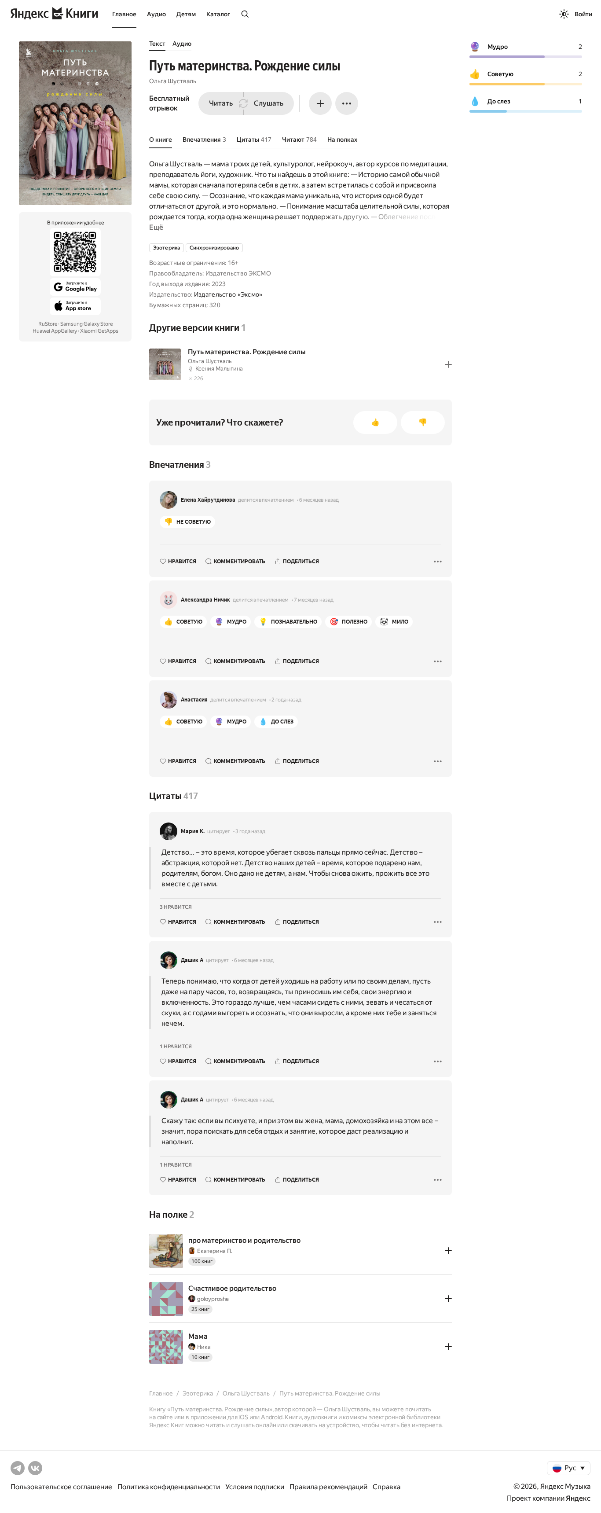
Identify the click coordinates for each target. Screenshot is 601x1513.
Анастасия (194, 700)
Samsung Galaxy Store (86, 324)
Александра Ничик (205, 600)
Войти (583, 14)
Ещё (156, 227)
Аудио (156, 14)
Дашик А (192, 960)
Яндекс (578, 1498)
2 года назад (286, 700)
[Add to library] (448, 364)
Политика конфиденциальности (168, 1487)
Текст (157, 43)
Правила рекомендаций (328, 1487)
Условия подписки (254, 1487)
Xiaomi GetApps (99, 331)
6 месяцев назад (319, 500)
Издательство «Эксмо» (228, 294)
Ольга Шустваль (172, 80)
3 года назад (250, 831)
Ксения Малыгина (219, 368)
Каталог (218, 14)
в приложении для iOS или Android (234, 1417)
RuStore (47, 324)
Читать (221, 103)
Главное (124, 14)
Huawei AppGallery (55, 331)
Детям (186, 14)
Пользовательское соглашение (61, 1487)
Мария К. (193, 831)
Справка (386, 1487)
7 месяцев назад (313, 600)
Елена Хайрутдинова (208, 500)
